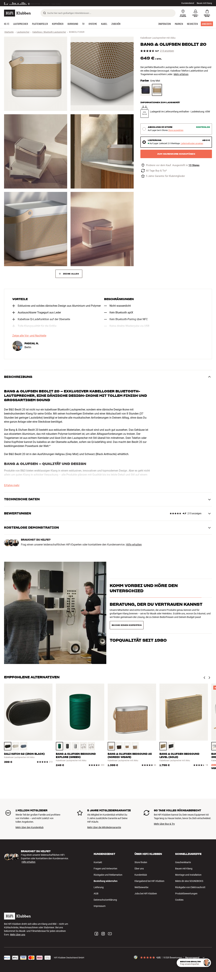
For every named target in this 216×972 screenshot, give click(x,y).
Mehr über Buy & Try (164, 823)
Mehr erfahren (181, 74)
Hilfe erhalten (134, 544)
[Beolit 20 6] (102, 229)
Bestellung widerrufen (105, 881)
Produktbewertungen (186, 893)
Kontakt (98, 862)
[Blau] (23, 746)
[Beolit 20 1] (35, 74)
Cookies (179, 899)
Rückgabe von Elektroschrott (190, 887)
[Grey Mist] (157, 90)
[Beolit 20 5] (35, 229)
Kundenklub (140, 874)
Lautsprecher (23, 32)
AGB (96, 893)
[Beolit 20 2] (102, 74)
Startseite (9, 32)
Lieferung (99, 887)
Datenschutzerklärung (105, 899)
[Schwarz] (7, 746)
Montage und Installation (188, 874)
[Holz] (111, 746)
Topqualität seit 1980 (138, 624)
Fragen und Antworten (105, 868)
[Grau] (75, 746)
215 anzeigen (167, 51)
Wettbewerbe (141, 887)
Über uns (139, 868)
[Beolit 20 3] (35, 151)
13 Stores (193, 165)
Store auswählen (175, 130)
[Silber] (171, 746)
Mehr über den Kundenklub (30, 827)
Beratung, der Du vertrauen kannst (156, 610)
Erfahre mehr (11, 485)
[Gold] (163, 746)
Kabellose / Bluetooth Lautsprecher (49, 32)
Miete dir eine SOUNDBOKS (189, 881)
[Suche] (45, 13)
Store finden (140, 862)
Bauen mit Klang (204, 3)
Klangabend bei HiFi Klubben (149, 881)
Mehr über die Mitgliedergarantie (104, 827)
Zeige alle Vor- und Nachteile (29, 335)
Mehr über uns (17, 934)
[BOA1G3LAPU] (91, 746)
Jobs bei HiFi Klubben (145, 893)
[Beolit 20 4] (102, 151)
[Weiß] (15, 746)
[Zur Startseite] (17, 13)
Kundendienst (187, 3)
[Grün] (59, 746)
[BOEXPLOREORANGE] (83, 746)
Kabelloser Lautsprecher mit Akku (158, 38)
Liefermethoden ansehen (192, 143)
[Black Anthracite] (145, 90)
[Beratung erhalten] (206, 962)
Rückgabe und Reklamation (108, 874)
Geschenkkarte (183, 862)
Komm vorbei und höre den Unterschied (144, 594)
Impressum (99, 906)
